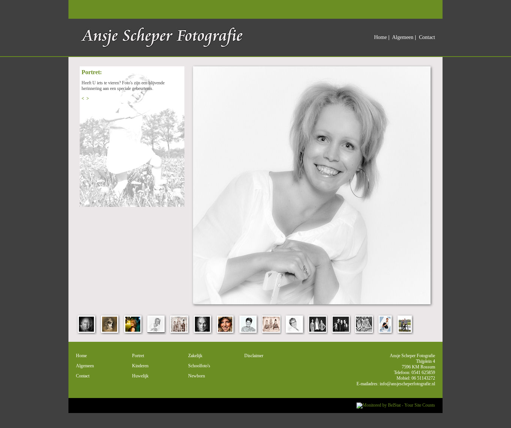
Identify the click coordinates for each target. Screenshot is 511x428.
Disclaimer (253, 355)
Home (380, 37)
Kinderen (140, 365)
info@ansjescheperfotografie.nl (407, 383)
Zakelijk (195, 355)
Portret (138, 355)
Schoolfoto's (199, 365)
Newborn (196, 376)
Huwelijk (140, 376)
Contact (427, 37)
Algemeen (402, 37)
